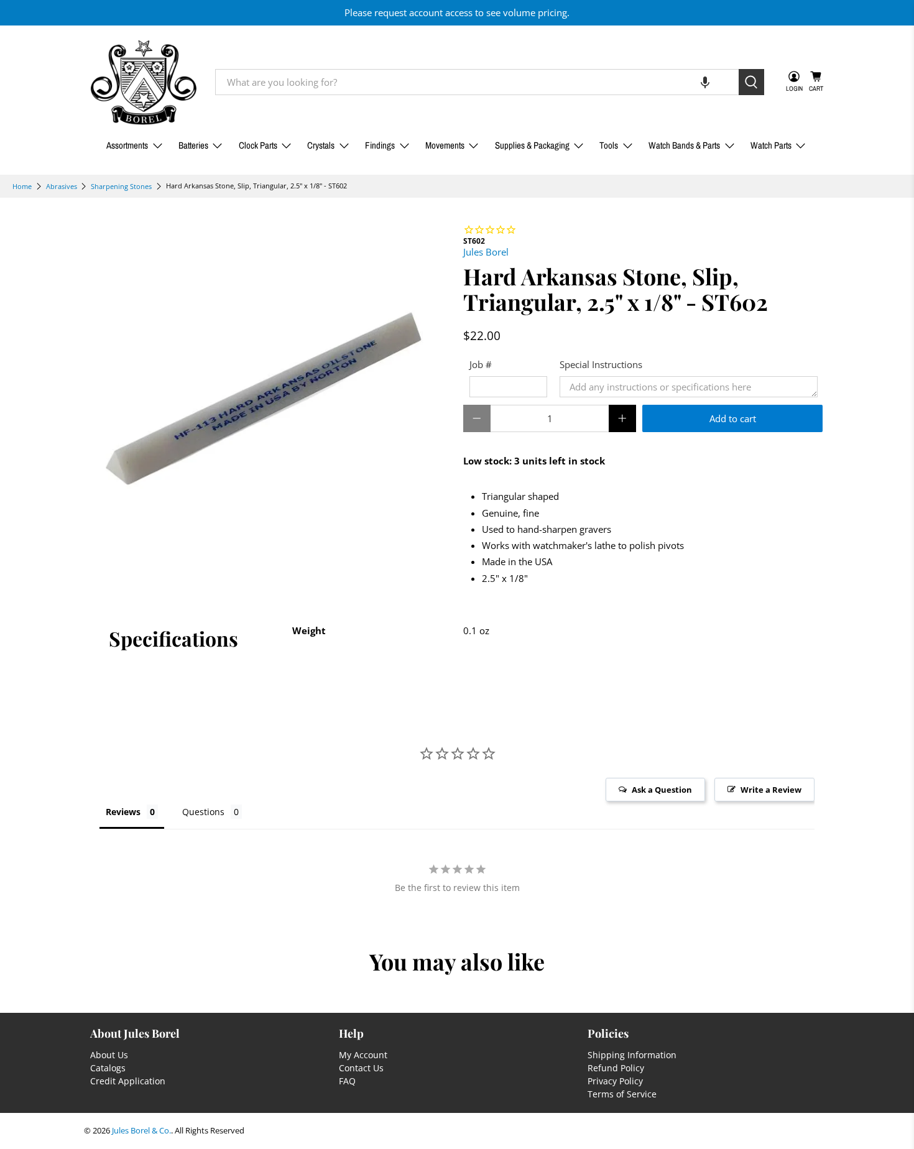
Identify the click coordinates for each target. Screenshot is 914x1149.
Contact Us (361, 1068)
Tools (608, 145)
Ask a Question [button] (662, 789)
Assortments (127, 145)
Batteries (193, 145)
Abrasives (61, 186)
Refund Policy (616, 1068)
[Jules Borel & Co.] (143, 82)
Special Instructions (601, 364)
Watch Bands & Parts (684, 145)
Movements (444, 145)
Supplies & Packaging (532, 145)
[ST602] (270, 403)
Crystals (321, 145)
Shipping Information (632, 1055)
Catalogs (108, 1068)
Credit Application (127, 1081)
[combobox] (477, 82)
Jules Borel (486, 252)
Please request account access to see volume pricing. (457, 12)
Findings (380, 145)
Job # (480, 364)
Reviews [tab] (123, 812)
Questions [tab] (203, 812)
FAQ (347, 1081)
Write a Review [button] (771, 789)
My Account (363, 1055)
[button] (705, 82)
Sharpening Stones (121, 186)
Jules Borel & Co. (141, 1130)
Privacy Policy (615, 1081)
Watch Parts (771, 145)
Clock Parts (258, 145)
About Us (109, 1055)
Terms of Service (622, 1094)
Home (22, 186)
